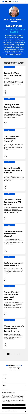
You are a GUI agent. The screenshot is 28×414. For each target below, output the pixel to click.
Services (14, 382)
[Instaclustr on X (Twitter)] (10, 369)
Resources (14, 389)
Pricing (4, 378)
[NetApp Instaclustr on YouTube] (18, 369)
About (14, 385)
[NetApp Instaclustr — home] (10, 2)
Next (18, 354)
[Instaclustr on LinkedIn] (14, 369)
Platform (14, 375)
